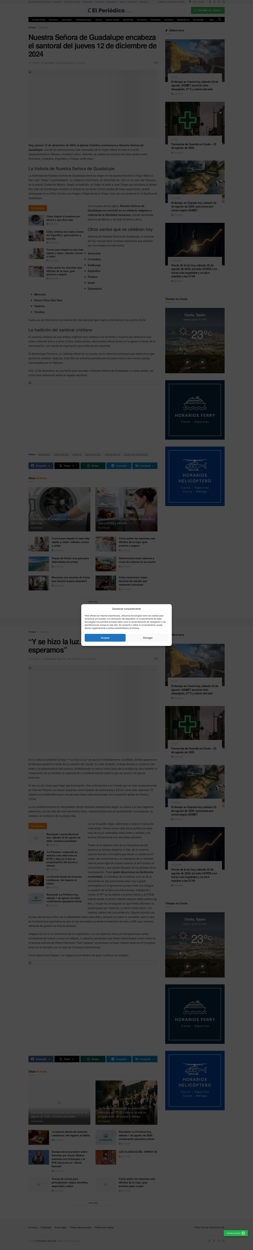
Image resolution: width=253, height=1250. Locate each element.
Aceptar (105, 637)
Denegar (148, 637)
